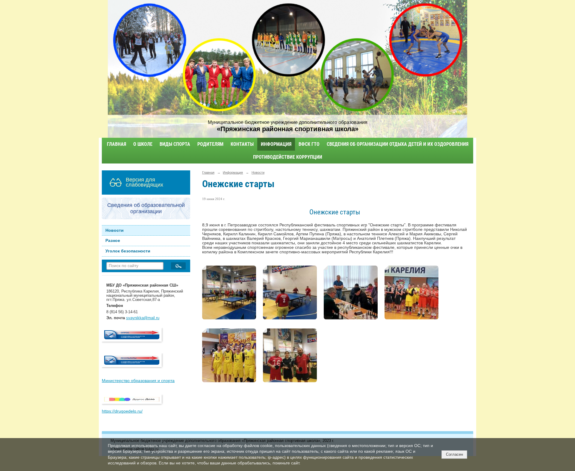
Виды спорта (175, 144)
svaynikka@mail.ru (142, 318)
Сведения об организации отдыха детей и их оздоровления (397, 144)
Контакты (242, 144)
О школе (142, 144)
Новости (114, 230)
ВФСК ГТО (309, 144)
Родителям (210, 144)
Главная (116, 144)
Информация (276, 144)
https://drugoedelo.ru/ (122, 411)
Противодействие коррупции (287, 157)
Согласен (454, 454)
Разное (112, 240)
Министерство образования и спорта (138, 380)
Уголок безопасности (127, 251)
